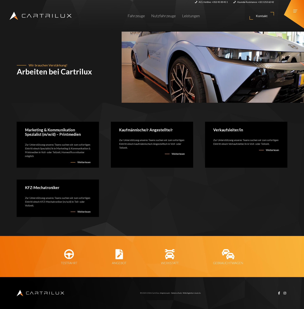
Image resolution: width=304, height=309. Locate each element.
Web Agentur (188, 293)
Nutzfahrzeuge (163, 15)
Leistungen (191, 15)
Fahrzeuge (136, 15)
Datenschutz (176, 293)
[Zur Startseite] (41, 16)
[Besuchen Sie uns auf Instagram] (284, 293)
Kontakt (262, 16)
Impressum (165, 293)
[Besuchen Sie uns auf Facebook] (279, 293)
